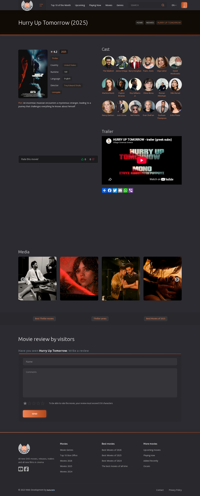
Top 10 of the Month (61, 5)
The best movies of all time (115, 466)
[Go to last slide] (23, 279)
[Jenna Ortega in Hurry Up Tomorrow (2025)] (79, 278)
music (39, 102)
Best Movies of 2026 (112, 450)
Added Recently (150, 460)
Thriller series (100, 318)
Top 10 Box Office (68, 455)
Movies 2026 (66, 460)
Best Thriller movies (44, 318)
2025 (63, 51)
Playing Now (95, 5)
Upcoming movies (152, 450)
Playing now (149, 455)
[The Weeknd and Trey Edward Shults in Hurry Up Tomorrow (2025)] (37, 278)
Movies (108, 5)
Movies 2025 (66, 466)
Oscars (146, 466)
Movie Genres (66, 450)
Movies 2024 (66, 471)
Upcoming (80, 5)
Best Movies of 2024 (112, 460)
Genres (120, 5)
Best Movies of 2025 (155, 318)
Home (140, 22)
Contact (160, 490)
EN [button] (173, 5)
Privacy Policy (175, 490)
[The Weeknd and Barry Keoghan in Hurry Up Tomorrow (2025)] (121, 278)
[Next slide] (177, 279)
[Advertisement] (58, 130)
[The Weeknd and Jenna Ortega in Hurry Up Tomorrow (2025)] (162, 278)
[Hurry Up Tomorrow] (33, 74)
